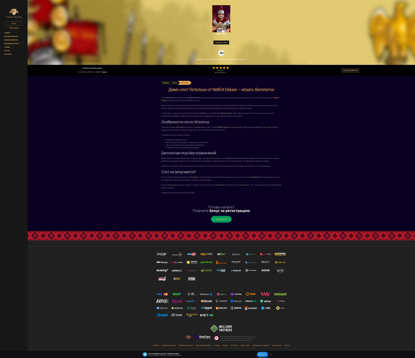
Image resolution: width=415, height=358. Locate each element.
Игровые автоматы (11, 36)
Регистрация (14, 28)
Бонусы (7, 51)
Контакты (7, 54)
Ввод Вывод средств (11, 43)
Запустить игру (221, 42)
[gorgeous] (227, 68)
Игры (174, 83)
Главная (7, 33)
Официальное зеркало (261, 345)
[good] (224, 68)
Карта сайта (245, 345)
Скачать (287, 345)
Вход (14, 23)
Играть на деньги (350, 70)
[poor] (217, 68)
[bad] (214, 68)
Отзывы (7, 47)
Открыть (262, 354)
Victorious (184, 83)
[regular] (220, 68)
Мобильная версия (11, 40)
